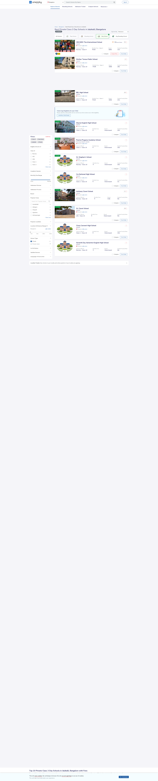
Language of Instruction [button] (37, 256)
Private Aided (42, 244)
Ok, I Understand (124, 777)
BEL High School (82, 92)
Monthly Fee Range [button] (36, 175)
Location (49, 229)
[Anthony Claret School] (65, 195)
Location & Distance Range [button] (38, 226)
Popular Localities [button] (36, 222)
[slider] (30, 179)
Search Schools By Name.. (73, 2)
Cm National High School (85, 174)
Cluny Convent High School (86, 226)
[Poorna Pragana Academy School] (65, 143)
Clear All (48, 136)
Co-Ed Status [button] (34, 248)
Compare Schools (93, 6)
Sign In (125, 2)
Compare (106, 54)
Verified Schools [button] (35, 252)
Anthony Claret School (84, 191)
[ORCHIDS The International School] (65, 46)
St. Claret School (82, 208)
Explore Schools (55, 6)
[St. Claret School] (65, 212)
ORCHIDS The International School (89, 42)
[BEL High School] (65, 96)
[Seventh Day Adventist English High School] (65, 246)
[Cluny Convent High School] (65, 229)
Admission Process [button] (36, 189)
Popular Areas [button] (35, 198)
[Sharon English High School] (65, 126)
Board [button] (32, 194)
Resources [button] (104, 6)
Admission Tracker (80, 6)
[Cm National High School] (65, 178)
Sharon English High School (86, 123)
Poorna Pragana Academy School (88, 140)
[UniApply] (35, 2)
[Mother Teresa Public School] (65, 63)
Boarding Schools (67, 6)
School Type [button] (34, 238)
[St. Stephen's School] (65, 161)
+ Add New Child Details (64, 115)
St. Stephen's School (84, 157)
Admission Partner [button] (36, 185)
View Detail (123, 53)
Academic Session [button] (36, 171)
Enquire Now (115, 53)
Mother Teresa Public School (87, 59)
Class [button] (32, 151)
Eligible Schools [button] (35, 146)
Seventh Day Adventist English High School (92, 243)
